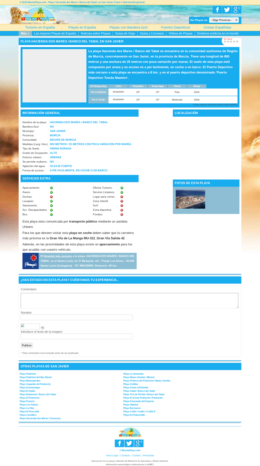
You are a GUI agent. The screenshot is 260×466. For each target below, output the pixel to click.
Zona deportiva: (102, 209)
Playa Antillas (130, 384)
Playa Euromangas (30, 387)
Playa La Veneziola (133, 374)
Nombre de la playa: (34, 122)
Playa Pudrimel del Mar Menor (36, 377)
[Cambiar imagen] (42, 328)
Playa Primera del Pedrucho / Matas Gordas (147, 380)
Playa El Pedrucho (29, 398)
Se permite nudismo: (34, 161)
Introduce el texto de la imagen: (42, 331)
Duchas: (27, 196)
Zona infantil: (100, 201)
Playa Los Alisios (29, 404)
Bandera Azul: (30, 126)
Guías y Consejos (152, 33)
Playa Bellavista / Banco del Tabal (38, 394)
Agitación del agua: (33, 166)
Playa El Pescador (29, 411)
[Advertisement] (54, 75)
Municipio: (28, 130)
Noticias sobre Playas (95, 33)
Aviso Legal (112, 455)
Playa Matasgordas (30, 380)
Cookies (136, 455)
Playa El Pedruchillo (134, 415)
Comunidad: (29, 139)
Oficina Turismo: (102, 187)
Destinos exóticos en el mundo (218, 33)
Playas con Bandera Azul (128, 27)
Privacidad (148, 455)
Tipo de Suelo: (31, 148)
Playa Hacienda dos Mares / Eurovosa (40, 418)
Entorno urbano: (32, 157)
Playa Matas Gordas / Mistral (138, 377)
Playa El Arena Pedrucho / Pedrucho (143, 398)
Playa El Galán (27, 391)
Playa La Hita (27, 408)
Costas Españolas (217, 27)
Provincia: (28, 135)
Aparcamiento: (31, 187)
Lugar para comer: (104, 196)
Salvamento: (29, 205)
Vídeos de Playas (180, 33)
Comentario (29, 289)
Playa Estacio (27, 401)
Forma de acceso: (33, 170)
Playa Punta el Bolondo (135, 387)
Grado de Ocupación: (35, 152)
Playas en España (82, 27)
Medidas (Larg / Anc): (35, 144)
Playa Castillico (28, 415)
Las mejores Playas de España (55, 33)
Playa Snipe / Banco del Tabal (139, 391)
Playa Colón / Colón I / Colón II (139, 411)
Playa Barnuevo (132, 408)
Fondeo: (98, 214)
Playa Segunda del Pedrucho (35, 384)
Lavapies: (28, 201)
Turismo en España (40, 27)
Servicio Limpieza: (104, 192)
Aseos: (26, 192)
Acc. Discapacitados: (34, 209)
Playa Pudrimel (28, 374)
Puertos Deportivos (175, 27)
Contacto (125, 455)
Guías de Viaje (125, 33)
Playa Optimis (130, 404)
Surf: (96, 205)
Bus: (25, 214)
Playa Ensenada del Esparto (138, 401)
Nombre (26, 312)
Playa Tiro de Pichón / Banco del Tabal (143, 394)
